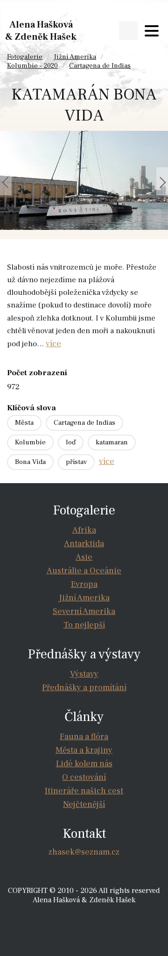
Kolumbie (30, 442)
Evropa (84, 584)
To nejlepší (84, 625)
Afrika (84, 530)
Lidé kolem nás (84, 763)
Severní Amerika (84, 611)
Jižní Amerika (75, 56)
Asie (84, 557)
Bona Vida (30, 461)
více (53, 343)
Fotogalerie (24, 56)
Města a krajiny (84, 750)
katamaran (112, 442)
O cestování (84, 777)
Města (24, 422)
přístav (76, 461)
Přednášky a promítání (84, 687)
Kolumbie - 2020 (32, 65)
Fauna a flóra (84, 736)
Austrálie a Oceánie (84, 570)
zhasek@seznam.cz (84, 852)
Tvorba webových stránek (86, 918)
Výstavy (84, 674)
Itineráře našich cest (84, 790)
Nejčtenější (84, 804)
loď (71, 442)
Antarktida (84, 543)
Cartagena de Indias (100, 65)
